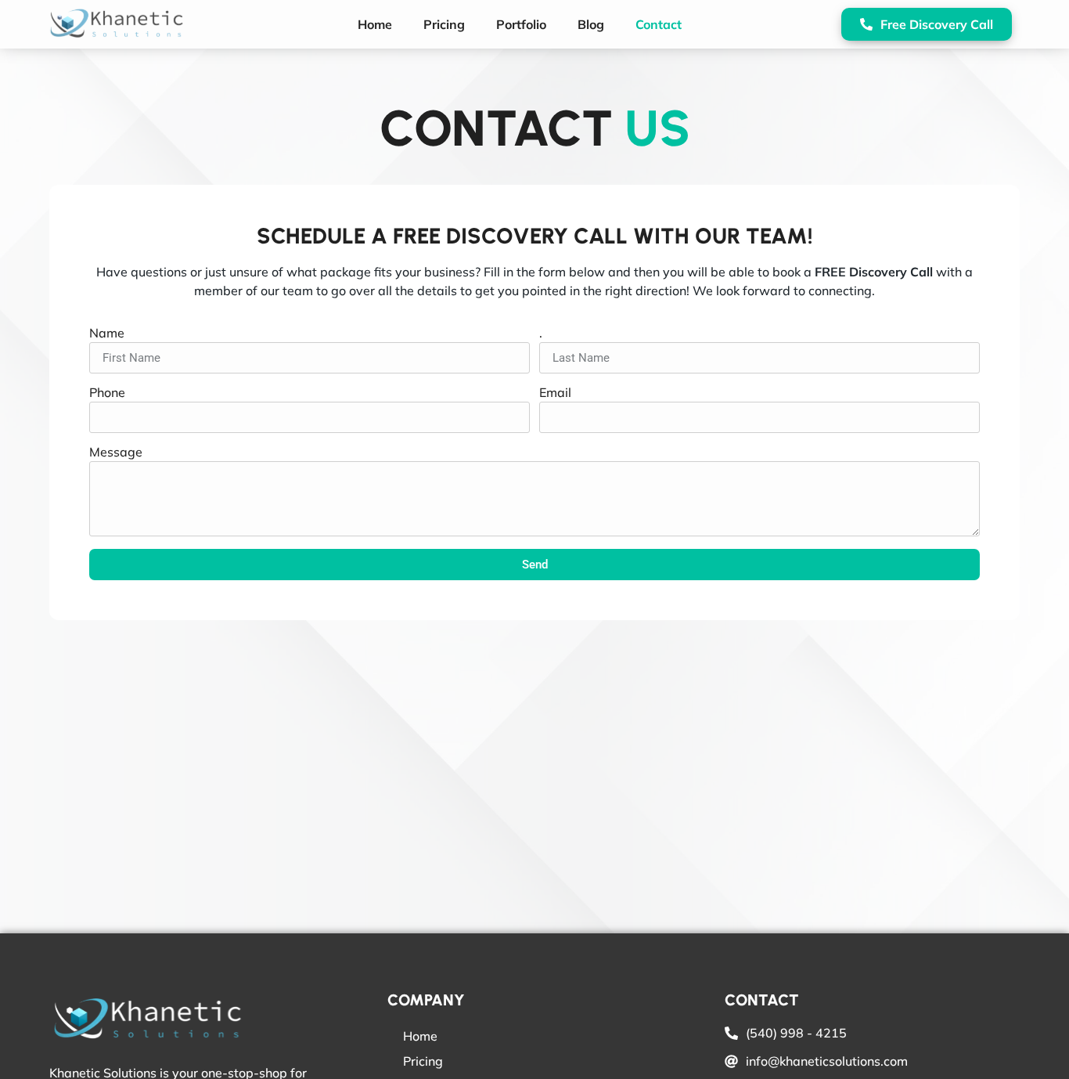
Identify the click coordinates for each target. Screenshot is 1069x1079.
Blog (591, 24)
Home (375, 24)
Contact (658, 24)
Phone (107, 393)
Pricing (444, 24)
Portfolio (521, 24)
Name (106, 334)
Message (115, 453)
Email (555, 393)
